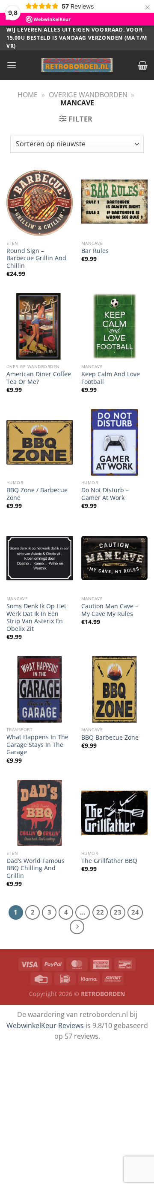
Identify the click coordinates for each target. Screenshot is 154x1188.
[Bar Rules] (114, 203)
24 (135, 912)
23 (117, 912)
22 (100, 912)
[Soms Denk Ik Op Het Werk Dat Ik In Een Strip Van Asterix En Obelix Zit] (39, 558)
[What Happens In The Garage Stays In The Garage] (39, 689)
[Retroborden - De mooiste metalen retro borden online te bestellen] (77, 65)
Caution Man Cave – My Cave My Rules (109, 609)
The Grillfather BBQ (109, 861)
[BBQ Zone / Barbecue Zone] (39, 442)
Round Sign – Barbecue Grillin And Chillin (36, 258)
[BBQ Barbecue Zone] (114, 689)
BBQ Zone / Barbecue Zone (37, 493)
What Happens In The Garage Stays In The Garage (37, 744)
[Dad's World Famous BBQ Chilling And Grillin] (39, 813)
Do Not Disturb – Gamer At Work (105, 493)
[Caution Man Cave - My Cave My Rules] (114, 558)
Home (28, 94)
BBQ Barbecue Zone (110, 737)
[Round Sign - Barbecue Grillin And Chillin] (39, 203)
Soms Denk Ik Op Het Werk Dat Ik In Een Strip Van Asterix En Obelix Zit (36, 617)
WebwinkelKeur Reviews (45, 1025)
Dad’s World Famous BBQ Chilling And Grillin (35, 868)
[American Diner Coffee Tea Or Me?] (39, 326)
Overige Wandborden (88, 94)
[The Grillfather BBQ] (114, 813)
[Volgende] (77, 927)
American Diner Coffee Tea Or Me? (38, 377)
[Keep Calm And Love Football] (114, 326)
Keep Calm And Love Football (110, 377)
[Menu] (11, 65)
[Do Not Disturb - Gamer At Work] (114, 442)
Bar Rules (95, 251)
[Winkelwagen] (143, 65)
